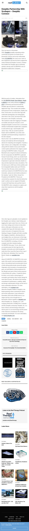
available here (16, 255)
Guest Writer (5, 18)
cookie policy (8, 525)
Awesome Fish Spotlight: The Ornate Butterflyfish (14, 347)
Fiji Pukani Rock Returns (21, 446)
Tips (17, 516)
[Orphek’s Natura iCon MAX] (8, 435)
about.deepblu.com (9, 315)
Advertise (11, 516)
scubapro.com (14, 287)
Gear (21, 318)
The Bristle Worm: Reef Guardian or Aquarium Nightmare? (7, 483)
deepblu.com (22, 299)
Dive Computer (15, 318)
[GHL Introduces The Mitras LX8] (21, 493)
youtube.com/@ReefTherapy (10, 420)
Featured (4, 441)
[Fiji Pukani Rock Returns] (21, 437)
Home (6, 516)
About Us (22, 516)
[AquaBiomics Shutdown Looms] (21, 454)
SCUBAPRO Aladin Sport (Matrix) (13, 100)
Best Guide (18, 518)
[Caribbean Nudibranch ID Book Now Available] (21, 475)
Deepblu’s (8, 52)
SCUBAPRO (8, 58)
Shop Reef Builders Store (14, 520)
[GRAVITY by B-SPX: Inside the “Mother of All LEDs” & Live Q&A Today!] (8, 454)
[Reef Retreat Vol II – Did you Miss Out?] (8, 493)
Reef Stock (11, 518)
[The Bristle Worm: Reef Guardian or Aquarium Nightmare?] (8, 474)
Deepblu (9, 318)
